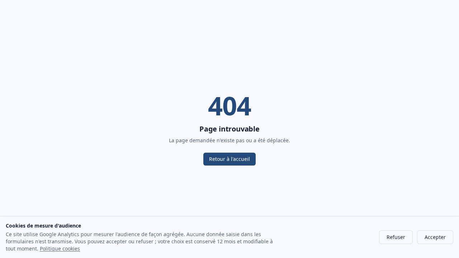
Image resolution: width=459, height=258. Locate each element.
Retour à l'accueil (229, 159)
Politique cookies (60, 248)
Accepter (435, 237)
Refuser (396, 237)
